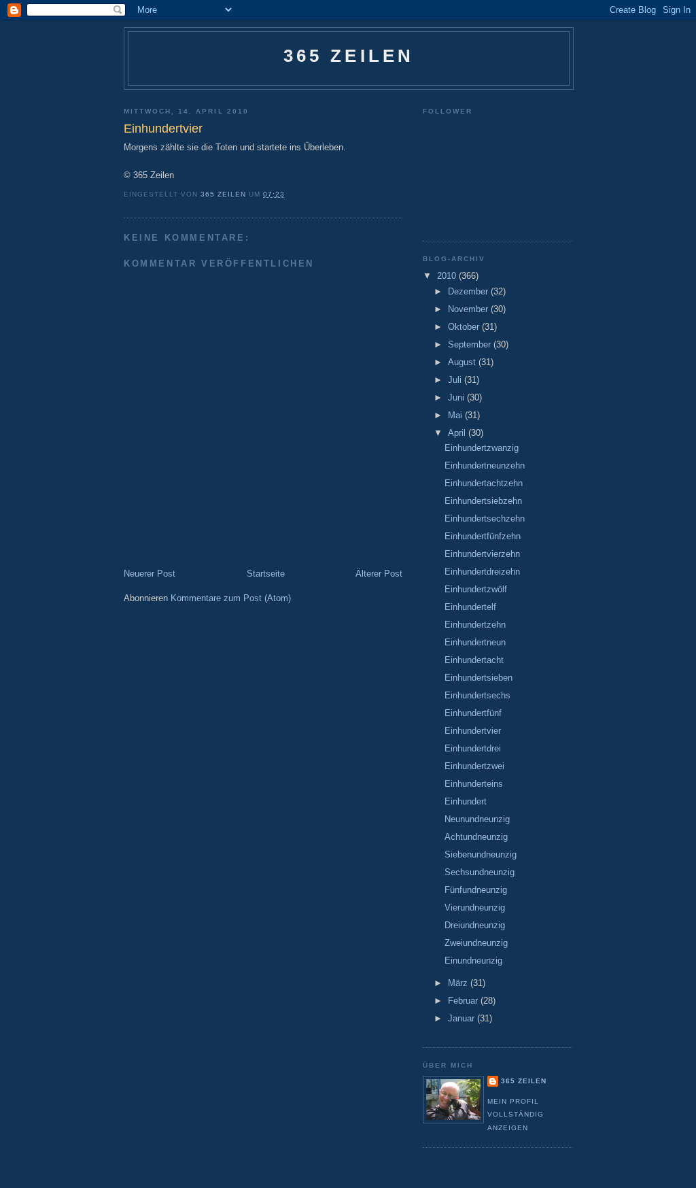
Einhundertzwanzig (482, 448)
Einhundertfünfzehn (483, 536)
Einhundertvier (473, 731)
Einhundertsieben (478, 678)
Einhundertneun (475, 642)
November (469, 309)
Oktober (465, 327)
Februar (464, 1001)
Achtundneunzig (476, 837)
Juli (456, 380)
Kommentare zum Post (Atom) (231, 598)
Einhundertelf (470, 607)
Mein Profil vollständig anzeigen (515, 1115)
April (458, 433)
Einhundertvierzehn (482, 554)
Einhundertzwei (474, 766)
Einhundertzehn (475, 625)
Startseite (266, 573)
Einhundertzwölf (476, 589)
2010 (448, 276)
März (459, 983)
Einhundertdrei (473, 748)
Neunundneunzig (477, 819)
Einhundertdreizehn (482, 571)
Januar (462, 1018)
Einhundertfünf (473, 713)
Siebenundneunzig (481, 854)
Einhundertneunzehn (485, 465)
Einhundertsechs (477, 695)
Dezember (469, 291)
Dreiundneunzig (475, 925)
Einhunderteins (474, 784)
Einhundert (466, 801)
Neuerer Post (149, 573)
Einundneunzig (473, 960)
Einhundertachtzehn (484, 483)
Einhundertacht (474, 660)
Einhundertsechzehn (485, 518)
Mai (456, 415)
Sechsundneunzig (480, 872)
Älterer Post (378, 573)
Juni (457, 397)
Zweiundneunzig (476, 943)
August (463, 362)
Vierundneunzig (475, 907)
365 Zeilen (349, 56)
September (470, 344)
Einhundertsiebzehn (483, 501)
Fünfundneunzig (476, 890)
